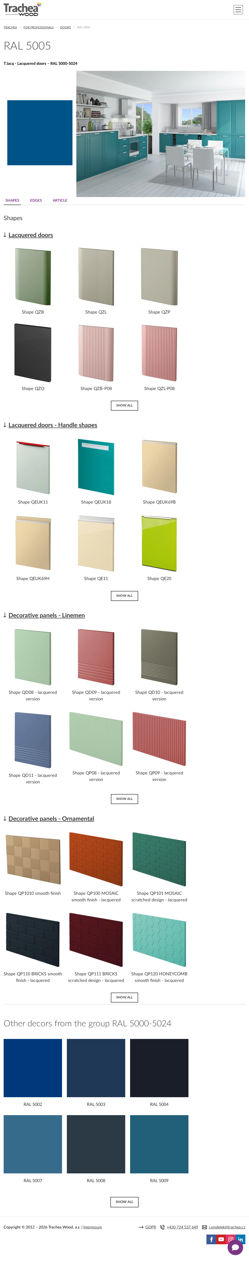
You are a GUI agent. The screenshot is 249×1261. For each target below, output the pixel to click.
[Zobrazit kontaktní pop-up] (235, 1247)
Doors (65, 27)
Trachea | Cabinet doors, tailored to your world (23, 9)
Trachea (10, 27)
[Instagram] (231, 1239)
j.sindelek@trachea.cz (227, 1227)
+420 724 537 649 (182, 1227)
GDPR (150, 1227)
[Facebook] (211, 1239)
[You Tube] (221, 1239)
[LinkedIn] (240, 1239)
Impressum (92, 1227)
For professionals (39, 27)
